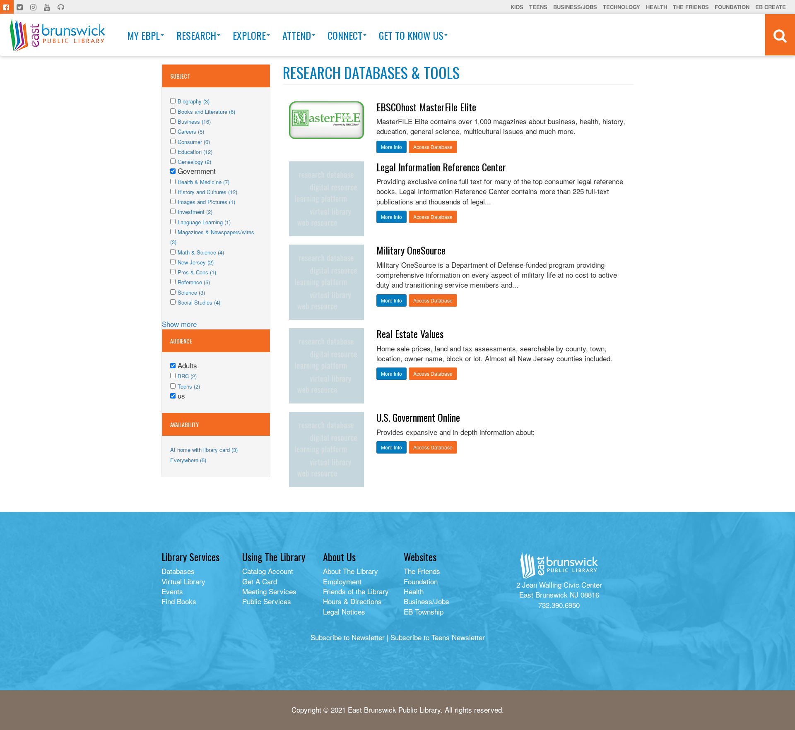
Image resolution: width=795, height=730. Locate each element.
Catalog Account (267, 571)
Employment (342, 581)
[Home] (57, 35)
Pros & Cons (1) (197, 272)
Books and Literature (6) (206, 111)
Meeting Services (269, 591)
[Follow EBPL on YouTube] (48, 7)
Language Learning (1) (204, 222)
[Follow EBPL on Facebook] (7, 7)
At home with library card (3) (204, 450)
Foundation (732, 7)
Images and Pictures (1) (206, 202)
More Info (391, 146)
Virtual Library (183, 581)
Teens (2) (189, 386)
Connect (345, 35)
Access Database (433, 146)
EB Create (770, 7)
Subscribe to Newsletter (348, 637)
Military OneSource (411, 250)
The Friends (691, 7)
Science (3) (191, 292)
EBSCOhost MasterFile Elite (426, 106)
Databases (178, 571)
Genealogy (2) (194, 162)
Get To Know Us (411, 35)
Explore (249, 35)
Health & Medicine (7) (203, 182)
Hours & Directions (352, 601)
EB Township (423, 611)
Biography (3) (194, 101)
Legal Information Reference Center (441, 166)
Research (196, 35)
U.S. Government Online (418, 417)
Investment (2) (195, 212)
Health (656, 7)
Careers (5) (191, 131)
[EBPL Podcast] (62, 7)
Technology (621, 7)
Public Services (266, 601)
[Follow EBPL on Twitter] (20, 7)
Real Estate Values (409, 333)
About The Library (350, 571)
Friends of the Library (356, 591)
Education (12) (195, 152)
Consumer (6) (194, 142)
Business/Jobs (575, 7)
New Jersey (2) (196, 262)
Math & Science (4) (201, 252)
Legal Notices (344, 611)
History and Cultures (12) (207, 192)
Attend (296, 35)
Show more (179, 324)
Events (172, 591)
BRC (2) (187, 376)
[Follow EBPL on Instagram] (34, 7)
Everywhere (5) (188, 460)
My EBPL (143, 35)
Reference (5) (194, 282)
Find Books (178, 601)
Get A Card (259, 581)
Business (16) (194, 121)
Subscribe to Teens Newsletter (437, 637)
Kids (517, 7)
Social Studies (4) (199, 302)
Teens (538, 7)
